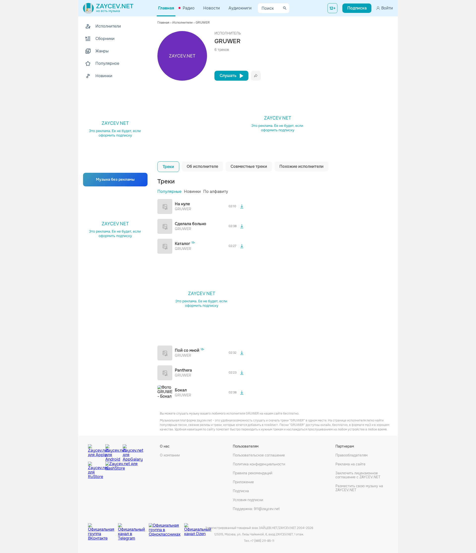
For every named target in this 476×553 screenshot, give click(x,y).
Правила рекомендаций (252, 473)
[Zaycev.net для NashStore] (121, 470)
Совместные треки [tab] (249, 166)
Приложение (243, 482)
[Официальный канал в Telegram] (133, 528)
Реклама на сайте (350, 464)
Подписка (241, 491)
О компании (170, 455)
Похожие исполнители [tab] (301, 166)
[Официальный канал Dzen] (197, 528)
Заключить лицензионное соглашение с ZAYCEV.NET (357, 475)
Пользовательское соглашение (259, 455)
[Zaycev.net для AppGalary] (130, 451)
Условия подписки (248, 500)
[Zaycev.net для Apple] (95, 451)
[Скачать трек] (242, 206)
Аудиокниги (240, 8)
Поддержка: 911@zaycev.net (256, 509)
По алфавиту (215, 191)
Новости (211, 8)
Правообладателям (351, 455)
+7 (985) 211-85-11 (262, 541)
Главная (166, 8)
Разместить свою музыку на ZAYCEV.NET (359, 488)
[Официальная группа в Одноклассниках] (166, 528)
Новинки (192, 191)
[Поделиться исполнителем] (256, 76)
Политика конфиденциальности (259, 464)
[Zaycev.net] (108, 8)
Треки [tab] (168, 166)
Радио (189, 8)
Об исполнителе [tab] (202, 166)
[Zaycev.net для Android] (112, 451)
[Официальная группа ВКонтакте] (103, 528)
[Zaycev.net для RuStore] (95, 470)
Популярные (169, 191)
